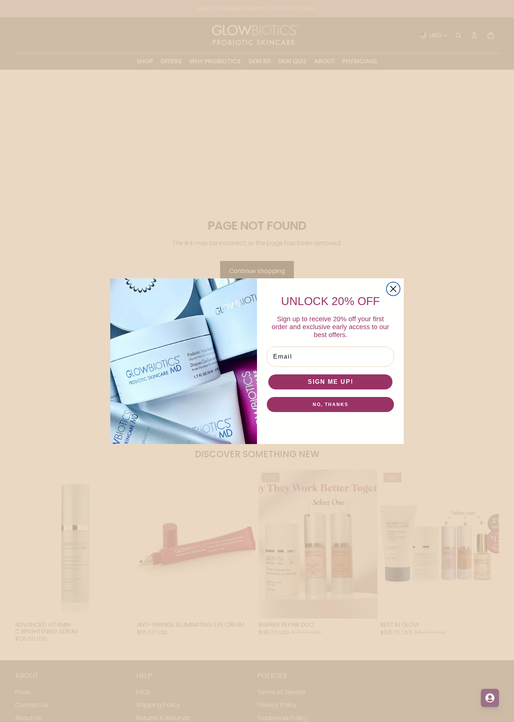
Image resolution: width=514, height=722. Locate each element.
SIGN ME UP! (330, 382)
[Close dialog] (393, 289)
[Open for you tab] (490, 698)
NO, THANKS (330, 404)
